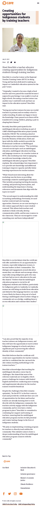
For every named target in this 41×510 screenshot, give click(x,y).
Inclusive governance (27, 474)
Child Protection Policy (9, 504)
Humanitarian (25, 488)
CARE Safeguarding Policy (26, 504)
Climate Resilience (26, 484)
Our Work (5, 468)
